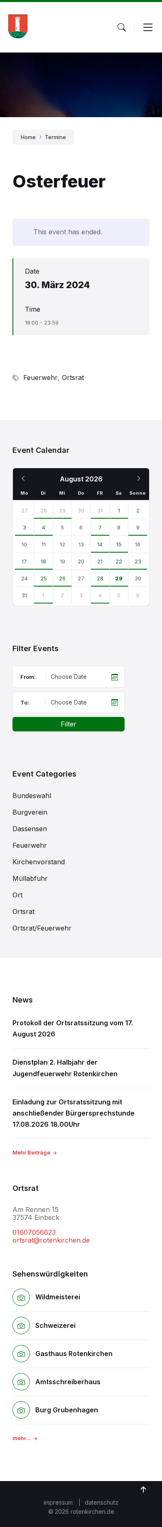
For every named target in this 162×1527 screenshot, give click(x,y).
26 (62, 578)
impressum (58, 1502)
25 (43, 578)
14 (100, 544)
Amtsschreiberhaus (68, 1382)
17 (24, 561)
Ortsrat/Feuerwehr (41, 928)
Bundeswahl (31, 795)
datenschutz (101, 1502)
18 (43, 561)
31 (100, 510)
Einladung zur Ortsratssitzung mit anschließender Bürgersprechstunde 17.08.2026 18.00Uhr (73, 1113)
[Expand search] (121, 27)
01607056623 (34, 1232)
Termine (55, 137)
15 (119, 544)
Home (28, 137)
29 (62, 510)
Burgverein (29, 812)
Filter (68, 724)
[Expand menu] (148, 27)
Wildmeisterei (57, 1297)
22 (118, 561)
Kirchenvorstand (38, 862)
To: (24, 702)
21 (100, 561)
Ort (17, 895)
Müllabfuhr (30, 878)
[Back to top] (143, 1490)
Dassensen (29, 829)
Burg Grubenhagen (66, 1410)
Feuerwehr (40, 377)
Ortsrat (73, 377)
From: (28, 676)
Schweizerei (55, 1325)
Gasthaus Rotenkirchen (74, 1353)
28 (43, 510)
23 (138, 561)
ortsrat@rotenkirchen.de (51, 1240)
